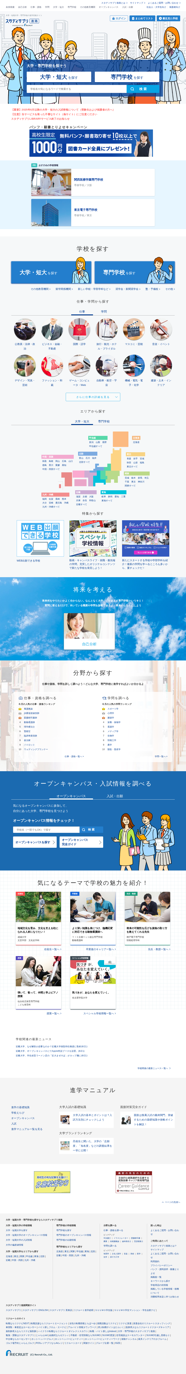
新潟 (91, 442)
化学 (105, 1257)
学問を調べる (110, 1246)
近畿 (8, 1260)
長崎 (57, 499)
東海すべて (107, 500)
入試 (14, 1123)
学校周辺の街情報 (159, 1285)
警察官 (27, 731)
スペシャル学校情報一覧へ (98, 1013)
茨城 (127, 478)
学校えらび (17, 1112)
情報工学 (112, 740)
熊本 (64, 499)
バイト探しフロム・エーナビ (52, 1327)
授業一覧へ (53, 1013)
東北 (16, 1256)
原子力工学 (114, 1257)
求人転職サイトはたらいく (111, 1327)
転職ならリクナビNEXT (17, 1323)
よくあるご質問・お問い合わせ (163, 3)
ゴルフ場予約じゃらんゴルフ (20, 1343)
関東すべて (130, 485)
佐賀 (51, 499)
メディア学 (113, 731)
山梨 (98, 442)
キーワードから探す (160, 1281)
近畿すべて (81, 504)
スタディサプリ (13, 1310)
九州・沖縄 (29, 1260)
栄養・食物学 (114, 722)
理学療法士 (29, 727)
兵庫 (78, 500)
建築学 (111, 717)
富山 (81, 458)
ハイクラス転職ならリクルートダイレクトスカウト (63, 1331)
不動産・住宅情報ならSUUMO (85, 1335)
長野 (104, 442)
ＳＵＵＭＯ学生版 (103, 1310)
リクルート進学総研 (83, 1310)
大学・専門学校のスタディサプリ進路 (136, 1331)
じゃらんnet (42, 1335)
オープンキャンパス (108, 7)
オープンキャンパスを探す (32, 842)
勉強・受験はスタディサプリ (20, 1335)
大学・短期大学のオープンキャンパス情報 (26, 1235)
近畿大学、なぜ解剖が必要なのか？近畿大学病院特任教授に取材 (51, 1046)
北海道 (136, 442)
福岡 (44, 499)
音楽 (126, 1254)
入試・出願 (127, 7)
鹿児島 (58, 503)
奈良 (85, 500)
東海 (36, 1256)
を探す (59, 77)
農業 (105, 1241)
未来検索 (10, 7)
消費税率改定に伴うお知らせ (165, 1296)
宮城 (142, 458)
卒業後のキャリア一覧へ (100, 949)
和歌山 (92, 500)
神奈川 (141, 481)
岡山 (57, 461)
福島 (142, 462)
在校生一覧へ (51, 949)
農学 (110, 745)
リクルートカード (73, 1343)
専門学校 (72, 7)
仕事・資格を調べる (113, 1230)
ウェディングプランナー (36, 749)
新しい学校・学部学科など (93, 288)
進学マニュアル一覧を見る (27, 1129)
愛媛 (57, 465)
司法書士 (107, 1238)
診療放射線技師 (31, 713)
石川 (88, 458)
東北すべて (132, 466)
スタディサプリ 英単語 (61, 1310)
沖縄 (66, 503)
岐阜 (104, 496)
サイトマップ (136, 3)
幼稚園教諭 (114, 1241)
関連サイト (88, 1343)
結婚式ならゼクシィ (59, 1335)
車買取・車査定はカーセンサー (21, 1327)
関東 (22, 1256)
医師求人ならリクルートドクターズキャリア (147, 1327)
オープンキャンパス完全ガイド (75, 842)
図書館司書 (135, 1238)
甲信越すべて (95, 446)
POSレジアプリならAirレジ (49, 1343)
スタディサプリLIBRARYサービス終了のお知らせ (40, 118)
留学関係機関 (63, 288)
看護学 (111, 727)
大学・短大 (58, 7)
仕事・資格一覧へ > (74, 756)
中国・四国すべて (51, 469)
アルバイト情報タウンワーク (82, 1327)
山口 (70, 461)
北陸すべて (84, 462)
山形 (135, 462)
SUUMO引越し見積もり (158, 1335)
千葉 (127, 481)
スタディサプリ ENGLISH (35, 1310)
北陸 (42, 1256)
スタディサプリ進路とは (113, 3)
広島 (64, 461)
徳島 (44, 465)
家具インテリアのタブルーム (152, 1339)
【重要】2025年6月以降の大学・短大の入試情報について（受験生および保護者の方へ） (63, 109)
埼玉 (146, 478)
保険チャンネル (129, 1339)
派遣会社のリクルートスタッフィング (151, 1323)
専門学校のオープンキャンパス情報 (73, 1235)
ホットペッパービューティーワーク (102, 1339)
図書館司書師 (30, 717)
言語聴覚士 (138, 1241)
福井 (94, 458)
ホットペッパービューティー (69, 1339)
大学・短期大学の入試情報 (19, 1240)
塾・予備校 (151, 288)
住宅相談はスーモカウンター (130, 1335)
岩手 (135, 458)
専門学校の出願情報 (66, 1240)
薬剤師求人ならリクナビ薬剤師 (21, 1331)
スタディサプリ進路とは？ (164, 1246)
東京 (133, 481)
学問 (47, 7)
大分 (44, 503)
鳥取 (44, 461)
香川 (51, 465)
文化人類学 (116, 1254)
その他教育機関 (87, 7)
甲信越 (29, 1256)
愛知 (117, 496)
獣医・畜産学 (114, 749)
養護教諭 (28, 709)
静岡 (110, 496)
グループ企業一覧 (104, 1343)
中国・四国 (17, 1260)
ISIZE (117, 1343)
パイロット (29, 745)
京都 (85, 496)
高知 (64, 465)
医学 (139, 1254)
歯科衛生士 (126, 1241)
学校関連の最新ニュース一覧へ (153, 1068)
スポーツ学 (113, 709)
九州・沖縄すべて (51, 507)
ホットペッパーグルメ (42, 1339)
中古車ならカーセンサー (18, 1339)
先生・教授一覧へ (158, 949)
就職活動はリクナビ (107, 1323)
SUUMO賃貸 (108, 1335)
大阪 (91, 496)
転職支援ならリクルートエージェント (49, 1323)
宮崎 (51, 503)
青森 (129, 458)
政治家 (27, 740)
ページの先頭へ (172, 1202)
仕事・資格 (36, 7)
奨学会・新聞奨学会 (127, 288)
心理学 (111, 713)
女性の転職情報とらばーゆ (82, 1323)
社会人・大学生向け (156, 7)
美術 (132, 1254)
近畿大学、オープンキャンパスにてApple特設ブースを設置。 (50, 1051)
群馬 (140, 478)
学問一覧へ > (161, 756)
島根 (51, 461)
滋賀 (78, 496)
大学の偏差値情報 (14, 1245)
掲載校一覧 (156, 1277)
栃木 (133, 478)
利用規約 (155, 1261)
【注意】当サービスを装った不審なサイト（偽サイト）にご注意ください (54, 114)
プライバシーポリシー (161, 1265)
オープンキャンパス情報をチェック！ (44, 820)
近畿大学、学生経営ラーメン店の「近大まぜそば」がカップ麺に (51, 1055)
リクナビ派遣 (125, 1323)
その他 (169, 288)
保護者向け (174, 7)
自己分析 (22, 7)
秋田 (129, 462)
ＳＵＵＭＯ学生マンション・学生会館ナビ (134, 1310)
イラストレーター (121, 1238)
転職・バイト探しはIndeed (103, 1331)
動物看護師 (29, 722)
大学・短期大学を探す (17, 1230)
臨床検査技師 (30, 735)
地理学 (106, 1254)
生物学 (111, 735)
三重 (123, 496)
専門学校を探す (64, 1230)
